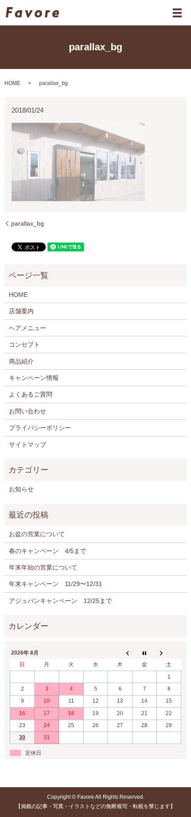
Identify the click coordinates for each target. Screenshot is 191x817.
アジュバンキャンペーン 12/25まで (60, 600)
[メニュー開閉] (177, 12)
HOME (12, 83)
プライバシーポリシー (40, 427)
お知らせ (21, 489)
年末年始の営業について (43, 567)
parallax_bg (27, 223)
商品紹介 (21, 361)
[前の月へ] (120, 653)
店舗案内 (21, 311)
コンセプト (24, 344)
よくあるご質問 (30, 394)
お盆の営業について (37, 534)
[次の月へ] (169, 653)
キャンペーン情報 (34, 377)
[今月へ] (144, 653)
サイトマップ (27, 444)
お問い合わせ (27, 411)
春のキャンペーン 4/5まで (47, 550)
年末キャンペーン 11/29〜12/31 (55, 583)
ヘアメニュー (27, 328)
